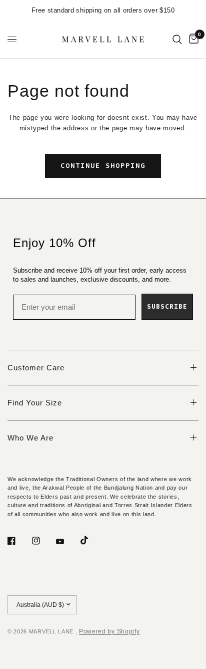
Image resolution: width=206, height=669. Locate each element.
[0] (192, 39)
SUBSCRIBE (167, 306)
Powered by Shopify (109, 631)
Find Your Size (35, 402)
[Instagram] (43, 541)
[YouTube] (67, 542)
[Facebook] (19, 541)
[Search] (177, 39)
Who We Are (31, 437)
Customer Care (36, 367)
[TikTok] (91, 540)
